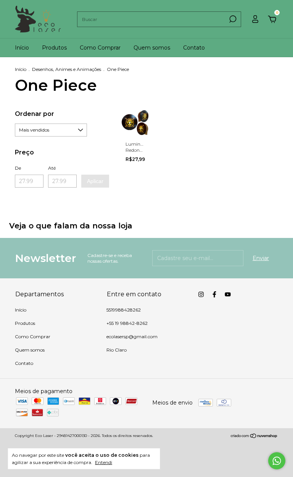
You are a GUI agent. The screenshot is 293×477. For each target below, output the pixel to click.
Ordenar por (34, 113)
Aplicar (95, 181)
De (18, 168)
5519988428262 (123, 310)
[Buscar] (232, 19)
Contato (194, 47)
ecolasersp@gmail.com (132, 336)
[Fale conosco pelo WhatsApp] (276, 460)
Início (22, 47)
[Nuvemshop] (254, 436)
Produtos (54, 47)
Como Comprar (100, 47)
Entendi (103, 462)
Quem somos (152, 47)
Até (52, 168)
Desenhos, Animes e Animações (66, 69)
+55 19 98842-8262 (127, 323)
